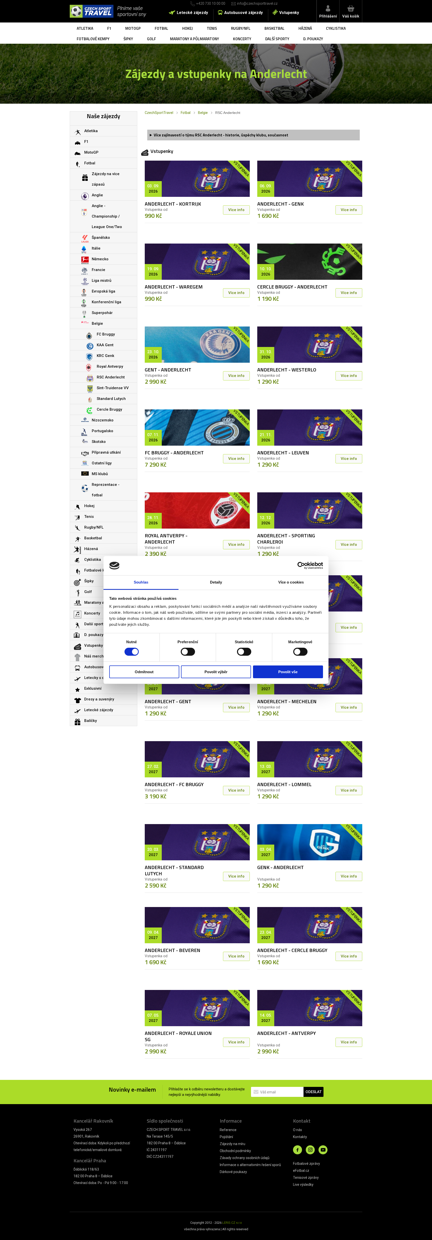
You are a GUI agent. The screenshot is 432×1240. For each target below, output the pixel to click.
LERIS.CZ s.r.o (232, 1223)
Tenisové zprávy (306, 1178)
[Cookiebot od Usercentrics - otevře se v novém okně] (301, 565)
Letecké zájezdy (192, 12)
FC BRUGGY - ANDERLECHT (174, 452)
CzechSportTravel (159, 113)
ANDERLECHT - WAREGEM (174, 287)
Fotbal (161, 28)
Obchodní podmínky (235, 1151)
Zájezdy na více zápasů (106, 179)
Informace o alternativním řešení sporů (250, 1165)
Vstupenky (289, 12)
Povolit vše (288, 672)
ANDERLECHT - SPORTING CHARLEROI (286, 539)
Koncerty (242, 39)
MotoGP (133, 28)
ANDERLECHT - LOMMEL (284, 784)
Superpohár (102, 312)
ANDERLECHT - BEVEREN (172, 950)
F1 (109, 28)
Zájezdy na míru (232, 1144)
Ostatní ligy (102, 463)
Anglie (97, 195)
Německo (100, 259)
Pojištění (226, 1137)
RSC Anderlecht (111, 377)
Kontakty (300, 1137)
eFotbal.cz (301, 1171)
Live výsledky (303, 1185)
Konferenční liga (106, 302)
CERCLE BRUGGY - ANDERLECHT (292, 287)
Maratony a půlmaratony (194, 39)
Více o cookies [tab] (291, 582)
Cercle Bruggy (109, 409)
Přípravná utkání (106, 452)
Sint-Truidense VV (113, 388)
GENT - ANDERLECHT (168, 369)
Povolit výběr (216, 672)
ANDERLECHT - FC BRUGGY (174, 784)
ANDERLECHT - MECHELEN (286, 701)
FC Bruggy (106, 334)
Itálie (96, 248)
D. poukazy (313, 39)
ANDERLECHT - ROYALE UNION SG (178, 1036)
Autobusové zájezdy (243, 12)
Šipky (128, 39)
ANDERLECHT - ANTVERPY (286, 1033)
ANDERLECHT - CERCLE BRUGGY (292, 950)
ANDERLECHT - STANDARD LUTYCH (174, 870)
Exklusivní (93, 688)
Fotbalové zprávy (306, 1164)
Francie (98, 270)
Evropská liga (103, 291)
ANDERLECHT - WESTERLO (286, 369)
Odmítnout (144, 672)
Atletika (85, 28)
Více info (236, 210)
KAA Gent (105, 345)
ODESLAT (314, 1092)
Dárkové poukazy (233, 1172)
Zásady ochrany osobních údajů (245, 1158)
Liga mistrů (101, 280)
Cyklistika (336, 28)
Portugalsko (102, 431)
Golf (151, 39)
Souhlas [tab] (141, 582)
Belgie (203, 113)
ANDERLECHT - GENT (168, 701)
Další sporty (277, 39)
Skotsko (99, 441)
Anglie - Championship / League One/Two (107, 216)
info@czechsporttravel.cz (257, 3)
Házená (305, 28)
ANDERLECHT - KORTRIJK (173, 204)
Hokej (187, 28)
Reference (228, 1130)
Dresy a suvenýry (99, 699)
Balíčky (90, 720)
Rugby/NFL (240, 28)
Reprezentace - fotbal (106, 489)
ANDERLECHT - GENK (280, 204)
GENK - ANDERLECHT (280, 867)
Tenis (212, 28)
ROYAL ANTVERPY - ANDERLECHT (166, 539)
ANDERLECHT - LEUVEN (283, 452)
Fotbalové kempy (93, 39)
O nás (297, 1130)
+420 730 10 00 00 (210, 3)
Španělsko (101, 237)
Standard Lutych (111, 398)
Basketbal (274, 28)
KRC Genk (105, 355)
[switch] (188, 652)
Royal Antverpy (110, 366)
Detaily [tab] (216, 582)
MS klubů (100, 474)
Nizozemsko (103, 420)
